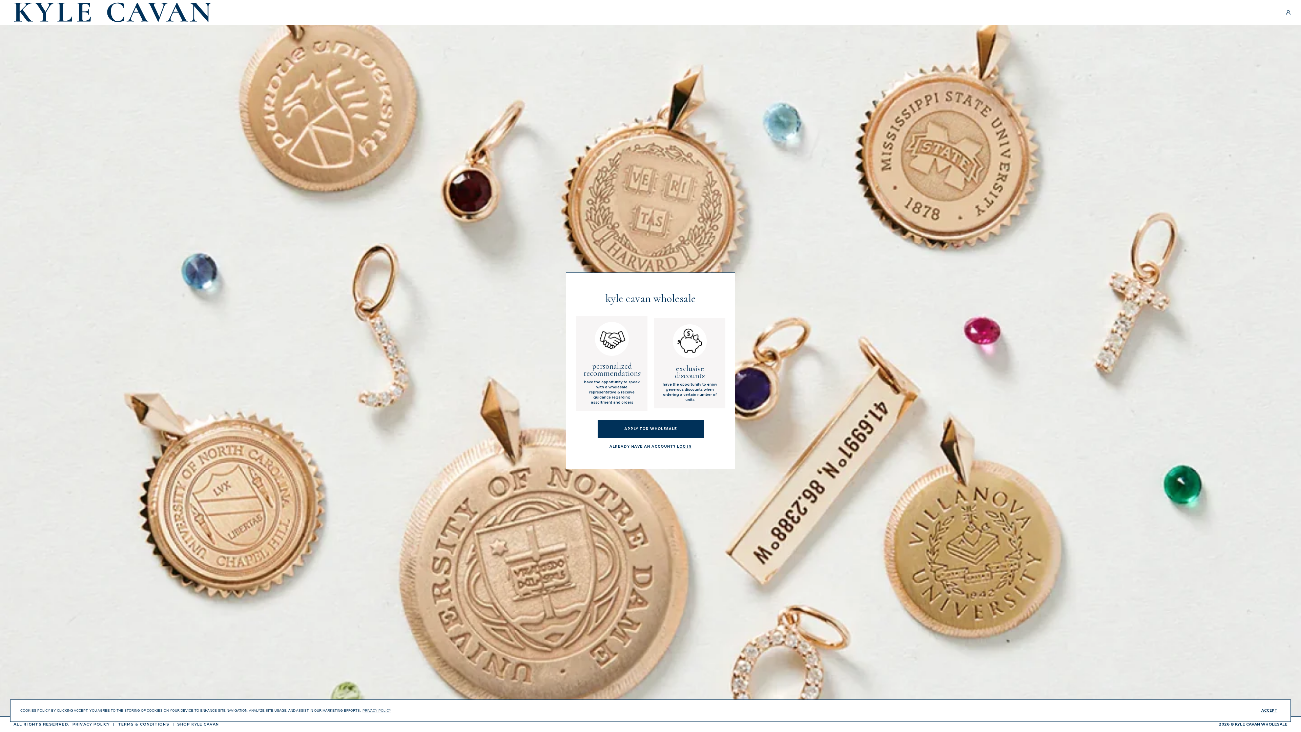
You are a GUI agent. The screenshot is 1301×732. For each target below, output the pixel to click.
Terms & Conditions (143, 724)
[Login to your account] (1288, 12)
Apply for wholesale (650, 429)
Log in (684, 446)
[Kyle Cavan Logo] (112, 12)
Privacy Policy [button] (377, 710)
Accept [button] (1269, 710)
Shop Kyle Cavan (198, 724)
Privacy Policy (91, 724)
